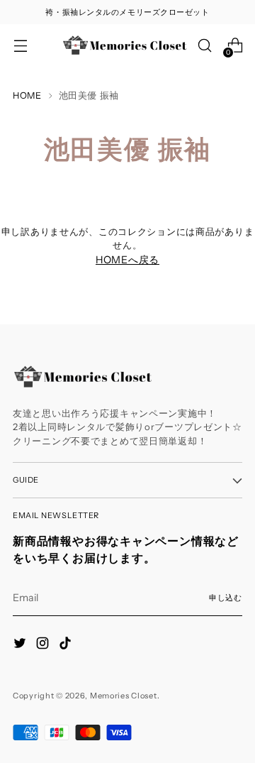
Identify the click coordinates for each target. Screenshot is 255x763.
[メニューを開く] (20, 45)
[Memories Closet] (125, 45)
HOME (27, 95)
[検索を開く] (204, 45)
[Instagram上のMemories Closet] (43, 645)
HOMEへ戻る (127, 259)
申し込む (225, 598)
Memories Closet (123, 696)
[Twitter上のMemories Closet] (21, 645)
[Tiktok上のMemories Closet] (66, 645)
